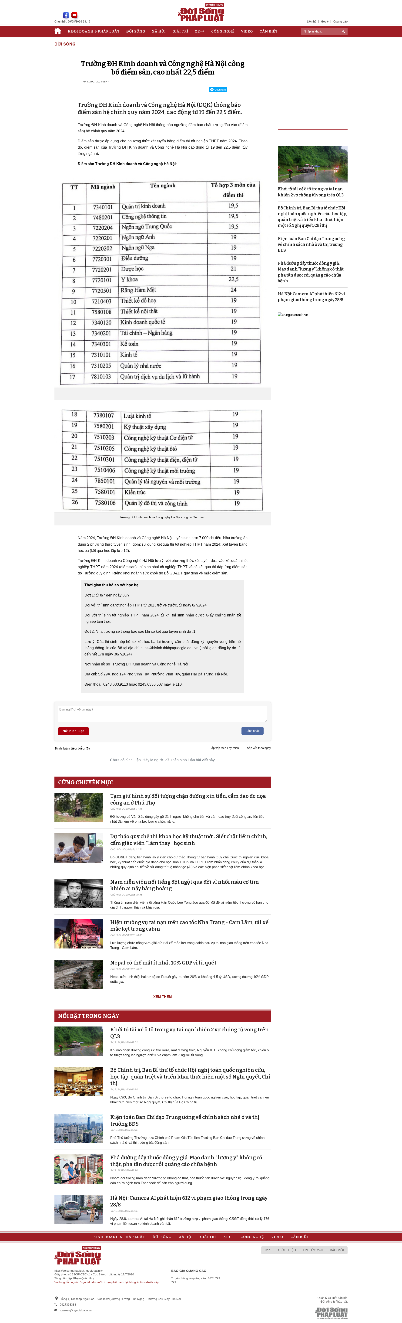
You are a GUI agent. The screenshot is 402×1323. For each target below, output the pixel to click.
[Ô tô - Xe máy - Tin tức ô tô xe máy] (293, 314)
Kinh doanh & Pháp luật (94, 31)
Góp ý (325, 21)
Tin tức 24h (313, 1250)
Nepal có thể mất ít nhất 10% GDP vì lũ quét (163, 963)
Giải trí (180, 31)
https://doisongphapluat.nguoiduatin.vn (79, 1270)
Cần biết (269, 31)
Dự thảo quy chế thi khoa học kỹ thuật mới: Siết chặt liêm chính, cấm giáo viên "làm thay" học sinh (188, 839)
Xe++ (199, 31)
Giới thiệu (287, 1250)
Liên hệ (311, 21)
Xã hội (159, 31)
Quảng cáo (340, 21)
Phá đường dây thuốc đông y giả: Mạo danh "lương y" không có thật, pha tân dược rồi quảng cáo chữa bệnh (186, 1160)
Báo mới (337, 1250)
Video (247, 31)
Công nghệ (222, 31)
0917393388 (68, 1304)
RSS (268, 1250)
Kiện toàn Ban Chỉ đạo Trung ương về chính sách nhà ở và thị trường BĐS (311, 244)
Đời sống (135, 31)
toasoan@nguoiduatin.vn (76, 1310)
